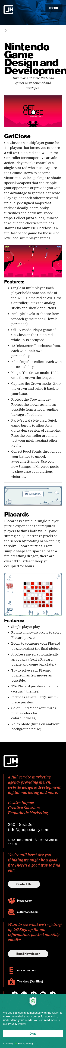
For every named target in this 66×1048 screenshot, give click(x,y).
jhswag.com (24, 900)
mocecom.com (26, 970)
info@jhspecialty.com (29, 829)
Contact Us (24, 884)
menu (53, 8)
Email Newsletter (28, 954)
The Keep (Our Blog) (30, 981)
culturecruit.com (28, 912)
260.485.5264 (21, 824)
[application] (33, 1021)
